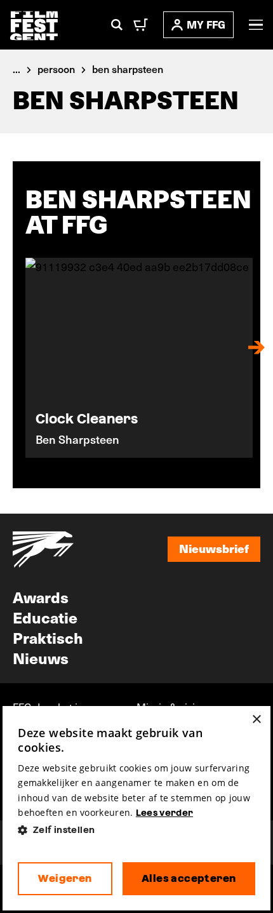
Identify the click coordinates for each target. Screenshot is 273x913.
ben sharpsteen (127, 69)
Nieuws (41, 658)
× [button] (256, 719)
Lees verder (164, 813)
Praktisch (48, 637)
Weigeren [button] (64, 878)
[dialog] (136, 808)
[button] (136, 830)
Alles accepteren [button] (189, 878)
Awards (41, 597)
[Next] (256, 347)
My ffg (206, 24)
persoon (56, 69)
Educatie (45, 617)
